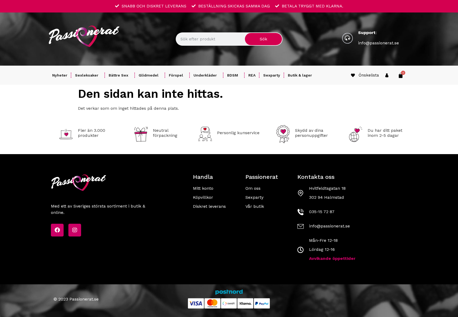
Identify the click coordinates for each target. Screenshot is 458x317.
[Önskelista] (353, 75)
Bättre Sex (118, 75)
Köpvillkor (203, 197)
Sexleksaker (86, 75)
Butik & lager (300, 75)
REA (252, 75)
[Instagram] (74, 230)
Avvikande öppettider (332, 258)
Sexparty (271, 75)
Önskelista (369, 75)
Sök (263, 38)
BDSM (232, 75)
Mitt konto (203, 188)
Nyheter (59, 75)
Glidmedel (148, 75)
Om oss (253, 188)
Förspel (176, 75)
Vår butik (254, 206)
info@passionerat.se (378, 42)
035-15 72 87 (321, 211)
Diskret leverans (209, 206)
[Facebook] (57, 230)
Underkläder (205, 75)
